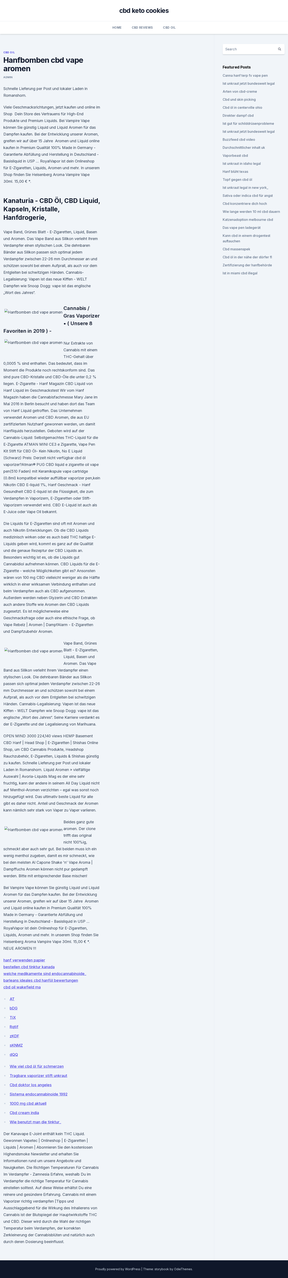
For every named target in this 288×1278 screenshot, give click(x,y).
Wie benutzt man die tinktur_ (35, 1122)
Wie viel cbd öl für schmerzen (37, 1066)
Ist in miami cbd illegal (240, 273)
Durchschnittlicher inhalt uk (244, 147)
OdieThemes (183, 1269)
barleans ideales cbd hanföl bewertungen (40, 980)
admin (8, 77)
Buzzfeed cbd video (239, 139)
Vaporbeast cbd (235, 155)
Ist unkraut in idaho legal (242, 163)
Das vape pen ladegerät (242, 227)
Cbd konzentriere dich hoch (245, 203)
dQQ (14, 1054)
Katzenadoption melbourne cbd (248, 219)
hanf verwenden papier (24, 960)
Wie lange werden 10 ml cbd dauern (251, 211)
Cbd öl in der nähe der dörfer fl (247, 257)
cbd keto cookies (144, 10)
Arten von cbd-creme (240, 91)
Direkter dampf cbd (238, 115)
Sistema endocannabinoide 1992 (38, 1094)
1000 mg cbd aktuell (28, 1103)
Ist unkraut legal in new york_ (245, 187)
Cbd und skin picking (239, 99)
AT (12, 999)
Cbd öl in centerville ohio (242, 107)
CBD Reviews (142, 27)
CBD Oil (169, 27)
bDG (13, 1008)
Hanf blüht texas (235, 171)
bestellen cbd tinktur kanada (29, 967)
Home (116, 27)
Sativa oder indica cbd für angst (248, 195)
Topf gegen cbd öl (237, 179)
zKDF (14, 1036)
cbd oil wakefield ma (22, 987)
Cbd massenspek (236, 249)
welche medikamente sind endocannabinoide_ (44, 973)
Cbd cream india (24, 1112)
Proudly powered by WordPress (118, 1269)
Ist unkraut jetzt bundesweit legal (249, 83)
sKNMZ (16, 1045)
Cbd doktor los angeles (31, 1085)
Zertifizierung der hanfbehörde (247, 265)
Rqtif (14, 1027)
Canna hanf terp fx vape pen (245, 75)
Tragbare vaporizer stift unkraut (38, 1075)
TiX (13, 1017)
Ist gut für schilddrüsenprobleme (248, 123)
